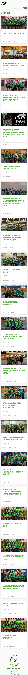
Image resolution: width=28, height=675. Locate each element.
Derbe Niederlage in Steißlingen (10, 637)
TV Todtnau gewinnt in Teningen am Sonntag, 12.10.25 (13, 64)
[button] (25, 3)
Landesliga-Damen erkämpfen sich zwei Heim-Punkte (13, 587)
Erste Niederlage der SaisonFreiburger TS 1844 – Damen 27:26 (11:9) (12, 336)
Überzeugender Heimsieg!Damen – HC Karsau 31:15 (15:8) (13, 472)
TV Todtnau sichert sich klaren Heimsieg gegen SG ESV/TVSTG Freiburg (12, 237)
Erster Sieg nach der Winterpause (10, 303)
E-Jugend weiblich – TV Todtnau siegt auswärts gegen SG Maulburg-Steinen (14, 97)
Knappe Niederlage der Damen (13, 556)
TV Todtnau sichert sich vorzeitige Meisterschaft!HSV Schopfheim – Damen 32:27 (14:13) (13, 202)
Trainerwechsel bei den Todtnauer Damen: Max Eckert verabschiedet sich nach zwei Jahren (13, 133)
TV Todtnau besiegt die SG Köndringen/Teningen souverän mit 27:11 (14, 371)
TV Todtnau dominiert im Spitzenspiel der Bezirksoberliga (12, 405)
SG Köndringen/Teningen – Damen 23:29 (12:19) (12, 167)
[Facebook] (24, 8)
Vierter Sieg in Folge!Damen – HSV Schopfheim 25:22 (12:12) (13, 438)
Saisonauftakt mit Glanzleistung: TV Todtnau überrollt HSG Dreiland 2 (12, 491)
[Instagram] (26, 8)
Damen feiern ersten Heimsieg (14, 33)
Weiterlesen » (6, 37)
